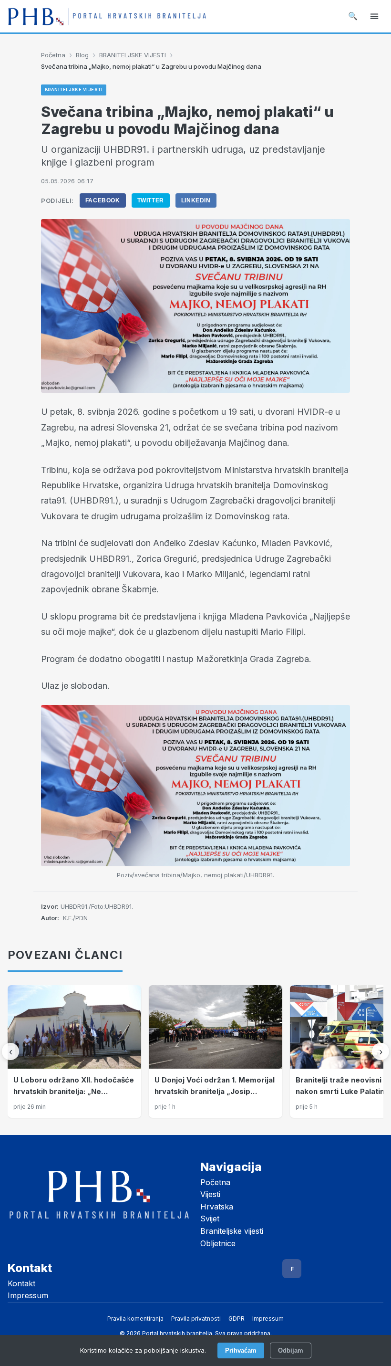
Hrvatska (216, 1206)
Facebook (102, 200)
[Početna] (107, 16)
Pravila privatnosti (196, 1318)
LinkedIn (196, 200)
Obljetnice (218, 1243)
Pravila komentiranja (135, 1318)
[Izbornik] (374, 16)
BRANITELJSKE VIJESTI (132, 55)
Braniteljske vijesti (231, 1231)
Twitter (150, 200)
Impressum (28, 1295)
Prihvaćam (241, 1350)
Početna (53, 55)
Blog (82, 55)
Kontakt (21, 1283)
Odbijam (290, 1350)
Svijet (209, 1218)
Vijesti (210, 1194)
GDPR (236, 1318)
